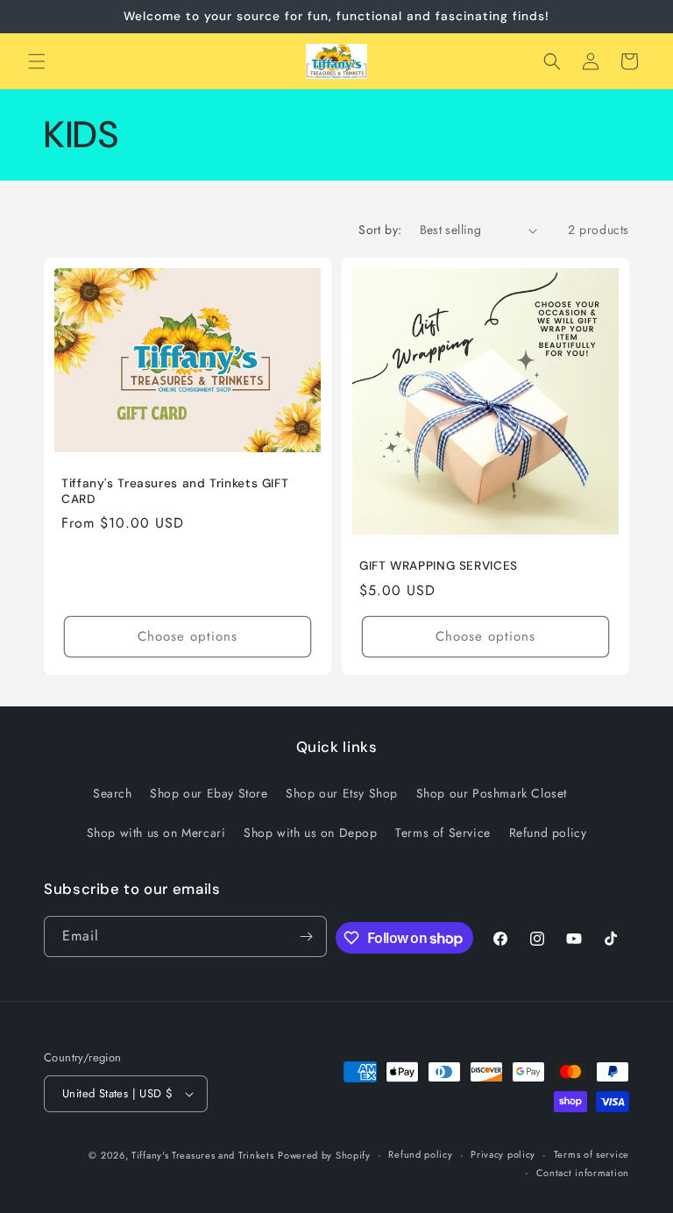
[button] (37, 61)
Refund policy (548, 832)
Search (112, 793)
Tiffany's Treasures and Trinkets (202, 1155)
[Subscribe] (306, 936)
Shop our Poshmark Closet (491, 793)
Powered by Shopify (324, 1155)
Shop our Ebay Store (208, 793)
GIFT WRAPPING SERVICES (438, 565)
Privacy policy (503, 1154)
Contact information (582, 1173)
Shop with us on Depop (311, 832)
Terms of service (591, 1154)
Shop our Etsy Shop (342, 793)
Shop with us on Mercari (156, 832)
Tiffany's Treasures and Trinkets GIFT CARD (174, 491)
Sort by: (379, 229)
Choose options (187, 636)
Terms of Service (443, 832)
